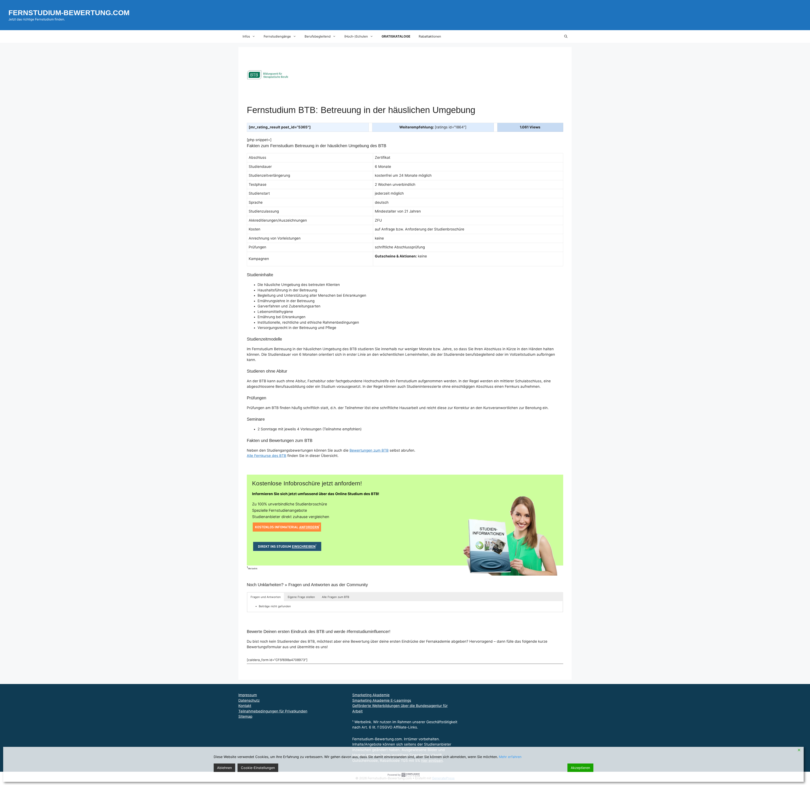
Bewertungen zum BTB (369, 450)
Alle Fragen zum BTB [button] (335, 597)
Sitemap (245, 716)
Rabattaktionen (430, 36)
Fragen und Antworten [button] (266, 597)
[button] (566, 36)
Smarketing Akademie (371, 695)
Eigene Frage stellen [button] (301, 597)
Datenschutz (249, 700)
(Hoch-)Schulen (356, 36)
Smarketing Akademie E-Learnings (381, 700)
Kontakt (244, 706)
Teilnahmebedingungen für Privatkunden (272, 711)
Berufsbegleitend (318, 36)
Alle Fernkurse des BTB (266, 456)
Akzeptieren (580, 768)
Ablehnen (224, 768)
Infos (246, 36)
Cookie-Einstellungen (258, 768)
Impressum (247, 695)
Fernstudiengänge (277, 36)
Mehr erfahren (510, 757)
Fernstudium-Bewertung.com (69, 13)
